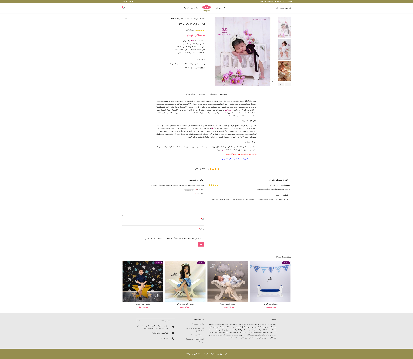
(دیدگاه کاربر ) (189, 30)
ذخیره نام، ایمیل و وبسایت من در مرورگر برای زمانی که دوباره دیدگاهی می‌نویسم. (173, 238)
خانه (203, 18)
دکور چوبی (183, 63)
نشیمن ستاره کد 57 (143, 304)
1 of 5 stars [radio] (193, 190)
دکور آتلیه (196, 18)
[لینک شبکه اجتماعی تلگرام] (186, 68)
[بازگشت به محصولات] (126, 18)
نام (202, 219)
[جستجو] (277, 8)
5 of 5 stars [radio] (185, 190)
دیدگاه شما (199, 193)
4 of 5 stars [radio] (187, 190)
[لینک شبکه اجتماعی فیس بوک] (194, 68)
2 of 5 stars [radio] (191, 190)
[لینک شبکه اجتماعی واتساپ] (188, 68)
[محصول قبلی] (128, 18)
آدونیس (195, 63)
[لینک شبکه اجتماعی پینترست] (191, 68)
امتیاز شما (200, 190)
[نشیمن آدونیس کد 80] (227, 281)
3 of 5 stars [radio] (189, 190)
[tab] (223, 93)
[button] (288, 84)
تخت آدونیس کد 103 (270, 304)
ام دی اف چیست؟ (197, 334)
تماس (224, 149)
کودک (176, 63)
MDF (193, 40)
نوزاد (171, 63)
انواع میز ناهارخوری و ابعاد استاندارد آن (195, 329)
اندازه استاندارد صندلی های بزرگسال (194, 340)
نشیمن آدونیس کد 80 (228, 304)
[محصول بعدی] (123, 18)
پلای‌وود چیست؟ (198, 324)
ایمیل (201, 228)
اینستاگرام (228, 110)
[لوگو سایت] (206, 8)
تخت (188, 18)
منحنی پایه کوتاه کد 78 (185, 304)
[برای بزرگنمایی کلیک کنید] (272, 81)
